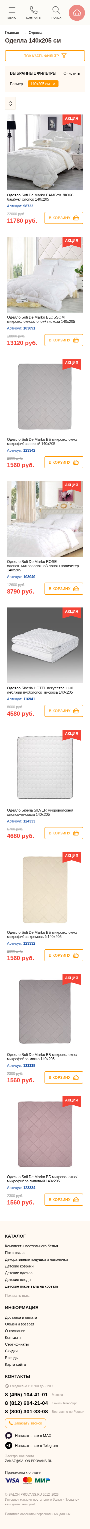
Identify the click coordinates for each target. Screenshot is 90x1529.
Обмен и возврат (19, 1324)
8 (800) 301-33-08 (26, 1411)
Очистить (72, 73)
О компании (15, 1331)
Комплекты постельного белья (31, 1246)
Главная (12, 32)
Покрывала (14, 1253)
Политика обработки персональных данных (37, 1514)
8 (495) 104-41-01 (26, 1394)
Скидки (11, 1351)
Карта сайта (15, 1364)
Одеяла (35, 32)
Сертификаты (17, 1344)
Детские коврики (19, 1266)
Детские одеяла (18, 1273)
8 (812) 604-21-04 (26, 1403)
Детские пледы (18, 1279)
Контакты (13, 1337)
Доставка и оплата (21, 1317)
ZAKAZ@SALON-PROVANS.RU (28, 1461)
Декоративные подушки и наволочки (36, 1259)
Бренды (11, 1358)
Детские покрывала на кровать (31, 1286)
